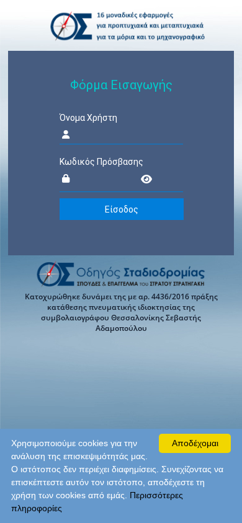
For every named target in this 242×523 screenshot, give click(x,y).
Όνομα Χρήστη (88, 118)
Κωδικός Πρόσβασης (101, 162)
